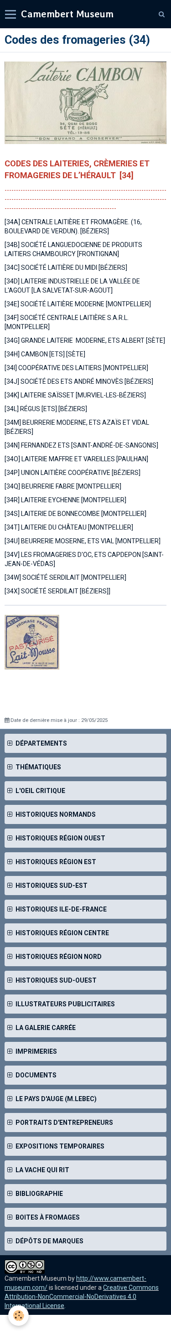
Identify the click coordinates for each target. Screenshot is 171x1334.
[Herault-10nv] (32, 641)
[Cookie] (18, 1315)
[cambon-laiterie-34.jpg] (85, 102)
